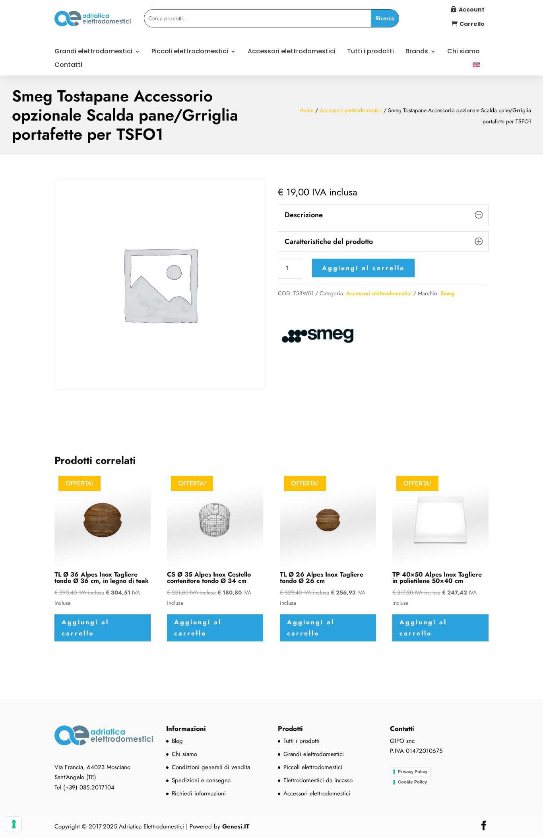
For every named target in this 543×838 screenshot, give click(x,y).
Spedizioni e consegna (201, 780)
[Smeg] (317, 338)
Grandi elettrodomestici (93, 52)
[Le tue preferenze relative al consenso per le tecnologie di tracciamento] (13, 824)
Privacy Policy (412, 771)
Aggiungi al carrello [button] (85, 627)
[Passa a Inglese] (476, 69)
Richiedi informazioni (199, 793)
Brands (416, 52)
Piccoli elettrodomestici (189, 52)
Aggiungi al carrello (363, 268)
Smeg (447, 293)
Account (472, 10)
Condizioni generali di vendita (211, 767)
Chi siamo (463, 52)
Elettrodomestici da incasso (318, 780)
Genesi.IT (235, 826)
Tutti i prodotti (370, 52)
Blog (177, 741)
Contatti (68, 65)
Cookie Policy (412, 782)
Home (306, 110)
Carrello (472, 24)
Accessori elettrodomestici (291, 52)
